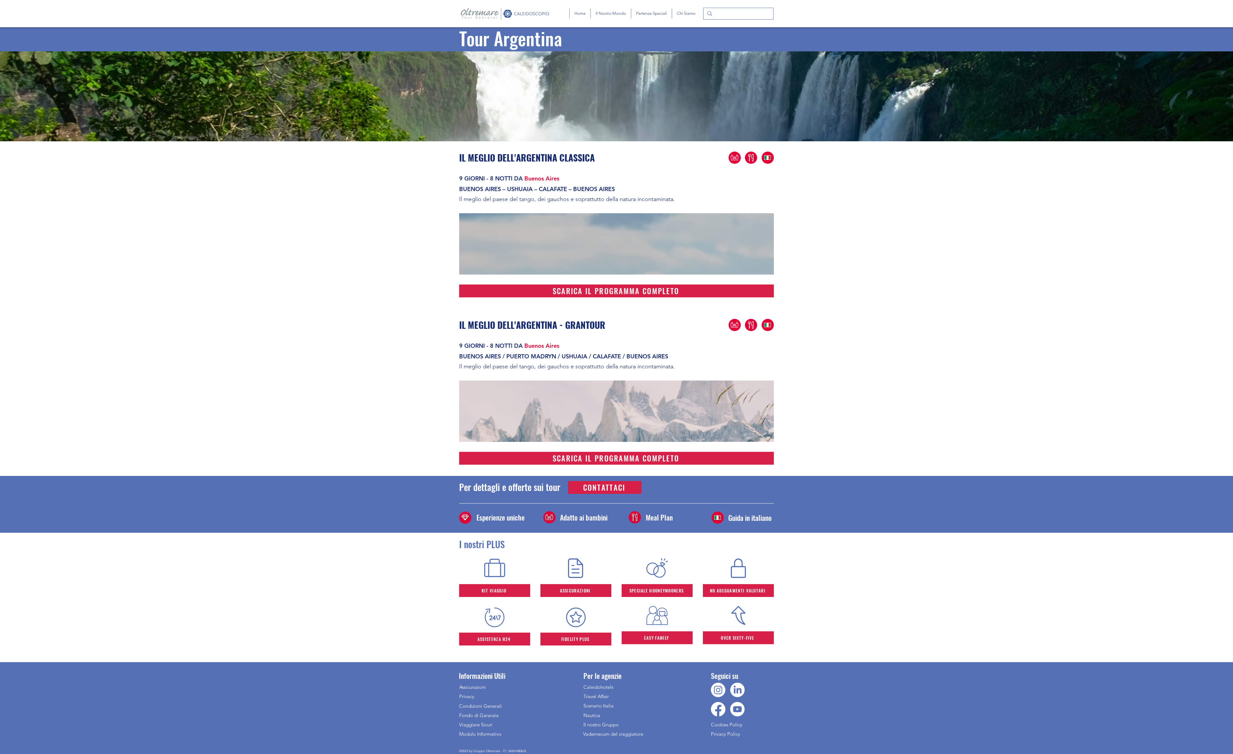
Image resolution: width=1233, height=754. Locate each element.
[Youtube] (737, 709)
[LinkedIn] (737, 690)
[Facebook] (718, 709)
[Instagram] (718, 690)
